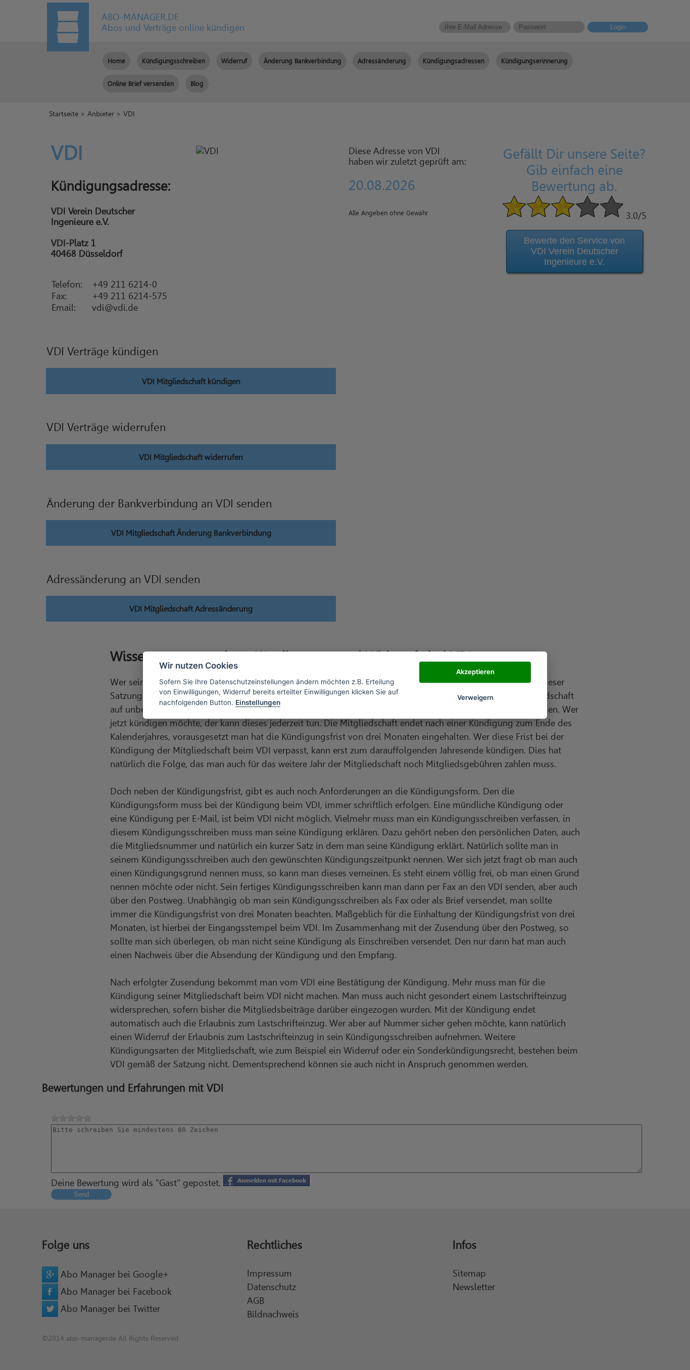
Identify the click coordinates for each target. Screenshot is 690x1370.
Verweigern (475, 697)
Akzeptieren (475, 672)
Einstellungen (257, 702)
